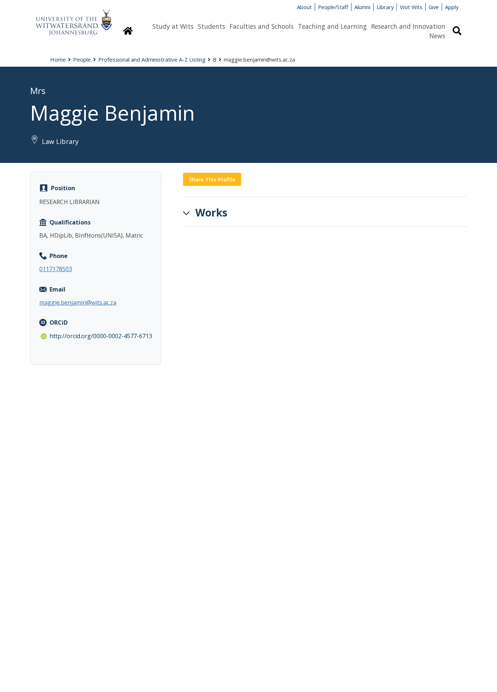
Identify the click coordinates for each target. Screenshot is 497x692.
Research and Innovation (408, 26)
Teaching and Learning (332, 26)
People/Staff (333, 7)
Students (211, 26)
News (437, 35)
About (304, 7)
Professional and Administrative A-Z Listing (152, 59)
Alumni (362, 7)
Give (434, 7)
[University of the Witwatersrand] (74, 19)
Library (385, 7)
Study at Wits (173, 26)
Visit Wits (411, 7)
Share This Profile (212, 179)
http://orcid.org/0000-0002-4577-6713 (100, 336)
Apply (451, 7)
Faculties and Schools (262, 26)
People (82, 59)
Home (58, 59)
